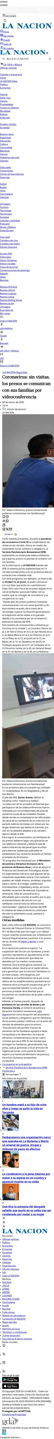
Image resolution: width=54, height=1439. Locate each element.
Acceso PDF (6, 253)
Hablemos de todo (9, 157)
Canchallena (6, 193)
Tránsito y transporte (11, 74)
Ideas (3, 276)
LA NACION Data (8, 81)
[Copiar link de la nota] (4, 525)
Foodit (6, 40)
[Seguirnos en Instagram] (4, 1363)
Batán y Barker (29, 941)
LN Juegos (5, 203)
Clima (3, 77)
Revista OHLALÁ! (8, 286)
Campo (3, 101)
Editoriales (5, 167)
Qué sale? (5, 237)
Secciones (8, 35)
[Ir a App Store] (10, 1388)
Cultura (4, 144)
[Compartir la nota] (4, 521)
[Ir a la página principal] (27, 27)
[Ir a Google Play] (10, 1381)
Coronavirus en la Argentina (17, 1064)
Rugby (3, 187)
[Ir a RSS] (4, 1371)
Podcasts (5, 223)
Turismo (4, 207)
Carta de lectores (9, 266)
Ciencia (3, 154)
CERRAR (3, 2)
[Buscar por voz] (50, 59)
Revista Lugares (8, 293)
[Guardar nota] (4, 517)
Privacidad (20, 1414)
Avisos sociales (8, 263)
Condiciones (8, 1414)
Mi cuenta (8, 48)
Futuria (3, 94)
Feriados (4, 217)
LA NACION (8, 372)
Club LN (7, 44)
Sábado (4, 273)
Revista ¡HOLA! (7, 290)
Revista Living (7, 296)
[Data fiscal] (4, 1434)
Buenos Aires (7, 134)
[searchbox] (26, 58)
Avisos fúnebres (8, 260)
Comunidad (6, 147)
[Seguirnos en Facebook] (4, 1346)
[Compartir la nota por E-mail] (10, 529)
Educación (5, 140)
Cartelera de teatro (10, 243)
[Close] (4, 1218)
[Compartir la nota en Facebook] (4, 529)
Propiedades (6, 104)
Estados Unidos (8, 124)
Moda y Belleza (8, 227)
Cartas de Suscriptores (12, 174)
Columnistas (6, 170)
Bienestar (5, 150)
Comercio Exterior (9, 107)
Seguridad (5, 137)
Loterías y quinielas (10, 220)
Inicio (6, 31)
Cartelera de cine (9, 240)
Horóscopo (6, 213)
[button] (27, 208)
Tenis (2, 190)
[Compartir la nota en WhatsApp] (7, 521)
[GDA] (10, 1424)
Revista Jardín (7, 303)
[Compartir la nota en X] (7, 529)
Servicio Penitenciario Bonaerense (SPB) (26, 1067)
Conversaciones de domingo (15, 270)
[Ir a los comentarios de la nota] (7, 517)
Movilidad (5, 111)
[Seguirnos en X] (4, 1354)
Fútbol (3, 184)
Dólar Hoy (5, 97)
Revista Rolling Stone (11, 300)
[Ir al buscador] (5, 20)
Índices (3, 114)
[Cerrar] (47, 53)
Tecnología (5, 210)
